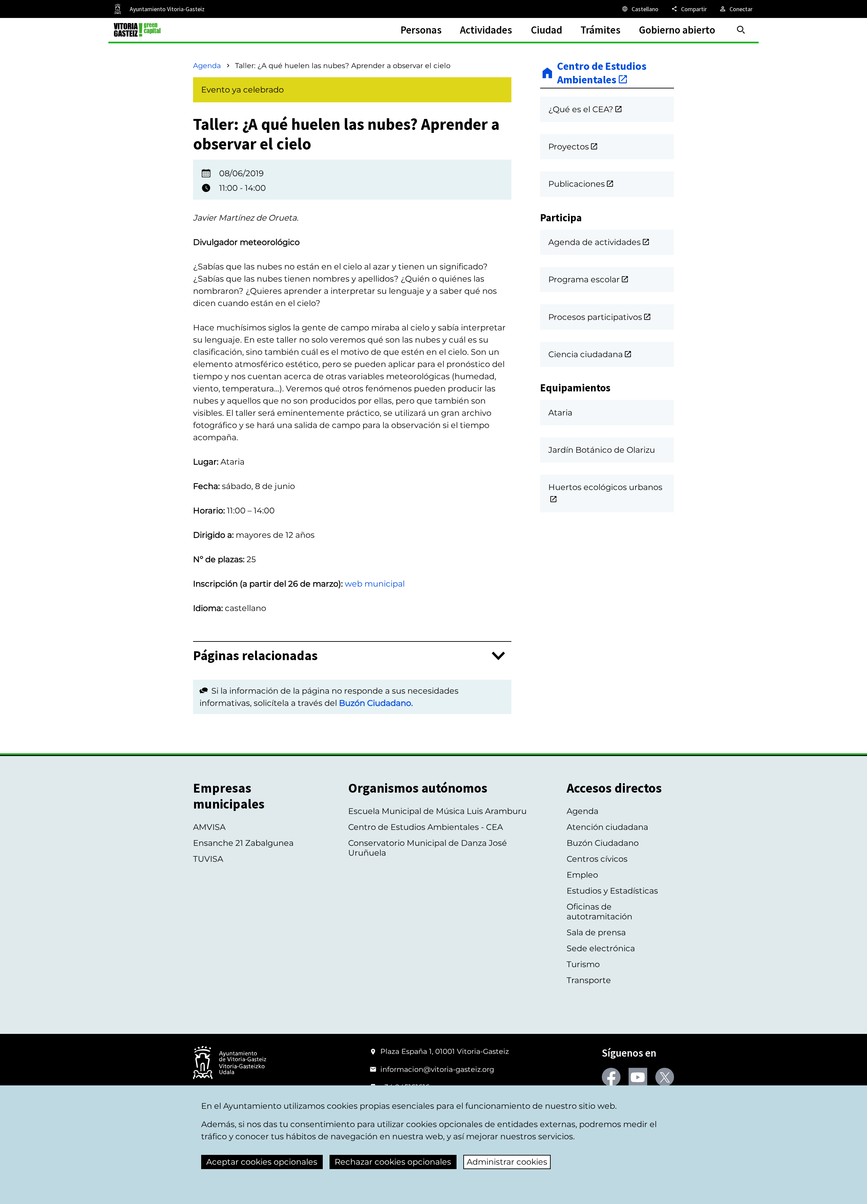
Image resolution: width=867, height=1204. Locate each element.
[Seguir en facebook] (611, 1077)
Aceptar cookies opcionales (261, 1162)
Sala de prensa (596, 932)
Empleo (582, 875)
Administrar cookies (507, 1162)
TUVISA (208, 859)
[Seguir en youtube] (638, 1077)
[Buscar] (741, 29)
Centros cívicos (597, 859)
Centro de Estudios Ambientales (602, 73)
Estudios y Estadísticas (612, 891)
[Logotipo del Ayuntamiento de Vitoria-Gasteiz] (229, 1063)
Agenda (207, 65)
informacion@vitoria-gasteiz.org (437, 1069)
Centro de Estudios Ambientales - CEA (425, 827)
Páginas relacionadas (255, 656)
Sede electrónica (601, 948)
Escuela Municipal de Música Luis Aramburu (437, 811)
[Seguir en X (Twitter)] (664, 1077)
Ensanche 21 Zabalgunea (243, 843)
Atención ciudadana (607, 827)
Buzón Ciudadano (603, 843)
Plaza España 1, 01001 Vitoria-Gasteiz (444, 1051)
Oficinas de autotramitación (599, 911)
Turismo (583, 964)
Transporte (589, 980)
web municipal (375, 584)
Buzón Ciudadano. (376, 703)
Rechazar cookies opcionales (393, 1162)
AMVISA (209, 827)
